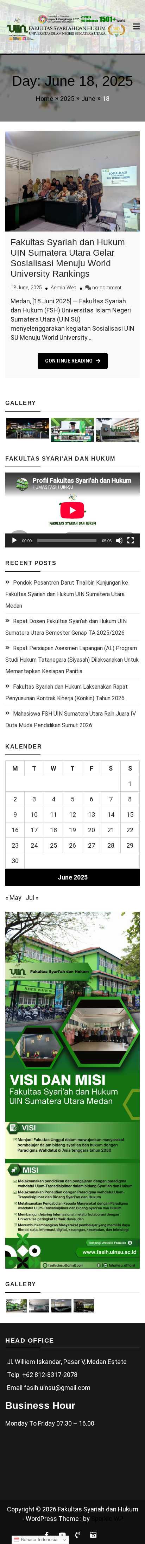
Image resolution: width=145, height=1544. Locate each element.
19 (72, 830)
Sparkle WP (107, 1518)
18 (53, 830)
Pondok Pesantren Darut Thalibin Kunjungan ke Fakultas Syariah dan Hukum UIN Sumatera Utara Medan (66, 594)
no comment (106, 288)
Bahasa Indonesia (38, 1539)
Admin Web (63, 288)
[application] (72, 510)
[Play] (14, 540)
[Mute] (119, 540)
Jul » (32, 897)
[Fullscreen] (130, 540)
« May (13, 897)
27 (91, 845)
